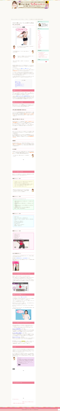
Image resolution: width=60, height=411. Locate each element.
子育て (39, 45)
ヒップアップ (40, 37)
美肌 (39, 30)
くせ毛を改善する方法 (41, 53)
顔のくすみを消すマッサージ (42, 52)
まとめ (16, 86)
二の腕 (40, 38)
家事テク (40, 46)
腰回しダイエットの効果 (17, 82)
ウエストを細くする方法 (17, 83)
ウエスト (40, 36)
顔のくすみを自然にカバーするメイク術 (43, 54)
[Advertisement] (30, 14)
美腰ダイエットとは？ (17, 81)
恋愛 (39, 44)
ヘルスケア (40, 43)
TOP (16, 19)
